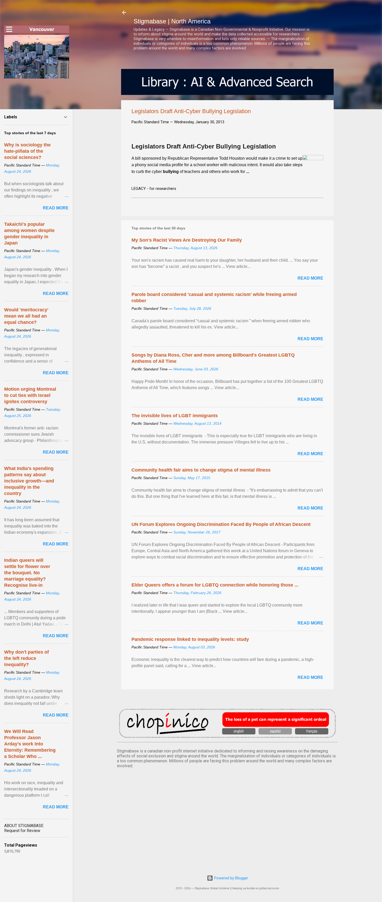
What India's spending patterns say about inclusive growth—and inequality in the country (29, 481)
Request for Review (22, 830)
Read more (310, 278)
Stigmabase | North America (172, 21)
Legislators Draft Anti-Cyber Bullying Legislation (203, 146)
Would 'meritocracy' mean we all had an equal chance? (26, 316)
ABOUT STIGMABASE (23, 825)
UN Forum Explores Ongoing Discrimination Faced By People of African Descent (221, 524)
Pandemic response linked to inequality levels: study (190, 639)
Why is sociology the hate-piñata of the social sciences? (27, 151)
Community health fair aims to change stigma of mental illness (201, 470)
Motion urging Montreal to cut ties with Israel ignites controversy (30, 395)
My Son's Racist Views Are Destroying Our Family (186, 240)
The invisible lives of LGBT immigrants (174, 415)
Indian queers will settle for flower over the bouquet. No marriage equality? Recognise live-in (27, 573)
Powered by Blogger (230, 878)
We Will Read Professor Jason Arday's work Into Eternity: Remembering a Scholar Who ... (30, 744)
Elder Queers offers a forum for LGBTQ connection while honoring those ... (214, 585)
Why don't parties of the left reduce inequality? (26, 658)
